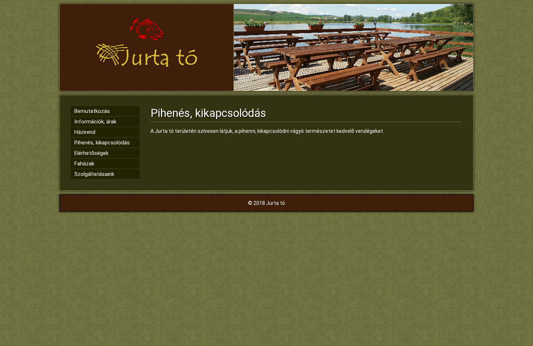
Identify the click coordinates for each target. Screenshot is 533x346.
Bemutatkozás (92, 111)
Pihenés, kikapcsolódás (102, 142)
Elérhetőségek (91, 153)
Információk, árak (95, 121)
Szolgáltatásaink (94, 174)
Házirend (84, 132)
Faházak (84, 163)
